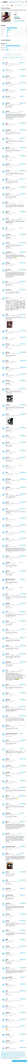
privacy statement (4, 1053)
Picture (11, 54)
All (7, 54)
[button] (20, 2)
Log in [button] (22, 2)
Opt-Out (19, 1061)
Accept (14, 1061)
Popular (2, 5)
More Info (24, 1061)
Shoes (25, 5)
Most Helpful (18, 54)
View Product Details (19, 20)
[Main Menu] (1, 2)
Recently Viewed (18, 5)
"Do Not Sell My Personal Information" (11, 1058)
